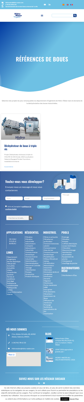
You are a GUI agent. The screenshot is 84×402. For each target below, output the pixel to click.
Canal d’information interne (14, 293)
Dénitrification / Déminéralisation (31, 262)
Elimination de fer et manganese (51, 273)
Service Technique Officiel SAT (13, 262)
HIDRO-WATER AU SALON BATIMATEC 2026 (65, 359)
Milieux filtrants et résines (51, 260)
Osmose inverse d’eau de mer (50, 249)
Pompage (47, 305)
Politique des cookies (12, 289)
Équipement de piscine (68, 258)
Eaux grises (48, 289)
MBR (46, 287)
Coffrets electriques (69, 243)
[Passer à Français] (72, 4)
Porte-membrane (50, 285)
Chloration (66, 248)
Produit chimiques (32, 276)
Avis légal (10, 281)
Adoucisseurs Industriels (30, 249)
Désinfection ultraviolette (67, 253)
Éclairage (65, 237)
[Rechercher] (75, 15)
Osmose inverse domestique (31, 253)
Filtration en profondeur (48, 240)
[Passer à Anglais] (68, 4)
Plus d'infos (8, 167)
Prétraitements (49, 292)
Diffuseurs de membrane (49, 301)
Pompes (28, 272)
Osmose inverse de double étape (51, 253)
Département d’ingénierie (12, 258)
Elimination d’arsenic (48, 277)
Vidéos (9, 270)
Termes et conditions (11, 278)
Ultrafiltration (49, 263)
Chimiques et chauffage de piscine (69, 262)
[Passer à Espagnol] (63, 4)
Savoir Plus (74, 399)
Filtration (28, 237)
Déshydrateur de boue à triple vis (20, 147)
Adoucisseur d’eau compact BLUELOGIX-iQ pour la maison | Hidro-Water (64, 341)
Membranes (48, 283)
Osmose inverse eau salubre (51, 244)
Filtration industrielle (29, 240)
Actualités (11, 266)
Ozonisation (48, 313)
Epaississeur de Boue (49, 297)
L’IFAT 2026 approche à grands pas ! (64, 350)
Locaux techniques (69, 246)
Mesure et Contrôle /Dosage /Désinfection (32, 267)
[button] (42, 15)
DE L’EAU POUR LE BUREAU (12, 241)
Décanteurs (48, 294)
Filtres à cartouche (51, 237)
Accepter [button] (65, 399)
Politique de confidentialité (12, 284)
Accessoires (29, 274)
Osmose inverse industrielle (31, 258)
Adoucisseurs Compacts (30, 244)
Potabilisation (49, 257)
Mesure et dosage (68, 250)
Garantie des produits (12, 273)
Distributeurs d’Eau (69, 275)
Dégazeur (47, 281)
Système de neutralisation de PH (50, 309)
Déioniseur (48, 270)
